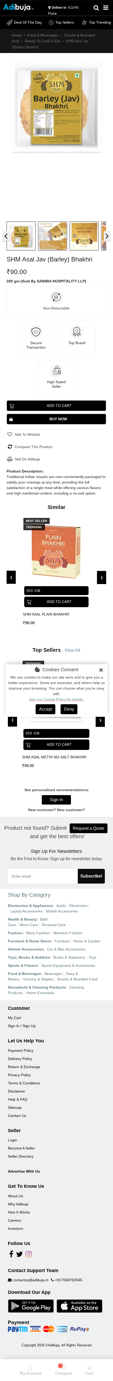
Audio (61, 906)
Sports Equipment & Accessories (68, 965)
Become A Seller (21, 1148)
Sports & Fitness (23, 965)
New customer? (71, 810)
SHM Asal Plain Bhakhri (46, 614)
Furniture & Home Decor (29, 941)
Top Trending (100, 22)
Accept (45, 709)
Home (17, 35)
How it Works (19, 1212)
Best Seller (36, 520)
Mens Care (29, 925)
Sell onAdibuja (27, 459)
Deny (69, 709)
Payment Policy (20, 1050)
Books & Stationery (69, 957)
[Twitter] (19, 1255)
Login (12, 1140)
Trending (34, 527)
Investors (15, 1228)
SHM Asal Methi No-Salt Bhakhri (54, 757)
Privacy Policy (19, 1075)
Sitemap (15, 1107)
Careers (14, 1220)
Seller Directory (20, 1156)
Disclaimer (16, 1091)
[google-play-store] (31, 1306)
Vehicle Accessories (26, 949)
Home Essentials (40, 993)
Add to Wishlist (27, 434)
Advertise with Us (24, 1171)
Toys (92, 957)
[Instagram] (28, 1255)
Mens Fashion (38, 933)
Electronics (78, 906)
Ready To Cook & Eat (42, 41)
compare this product (33, 447)
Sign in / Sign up (22, 1026)
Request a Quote (88, 828)
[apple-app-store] (79, 1306)
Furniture (62, 941)
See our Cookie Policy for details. (56, 699)
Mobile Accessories (62, 911)
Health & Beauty (22, 919)
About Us (15, 1196)
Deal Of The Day (28, 22)
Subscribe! (91, 876)
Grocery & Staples (38, 979)
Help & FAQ (17, 1099)
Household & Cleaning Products (37, 987)
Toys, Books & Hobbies (29, 957)
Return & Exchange (24, 1067)
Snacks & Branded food (77, 979)
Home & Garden (86, 941)
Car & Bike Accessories (66, 949)
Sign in (56, 799)
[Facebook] (11, 1255)
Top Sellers (64, 22)
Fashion (15, 933)
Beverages (53, 974)
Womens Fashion (68, 933)
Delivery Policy (20, 1059)
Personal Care (54, 925)
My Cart (14, 1018)
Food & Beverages (42, 35)
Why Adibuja (18, 1204)
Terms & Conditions (24, 1083)
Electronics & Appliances (30, 906)
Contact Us (17, 1116)
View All (72, 650)
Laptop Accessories (26, 911)
